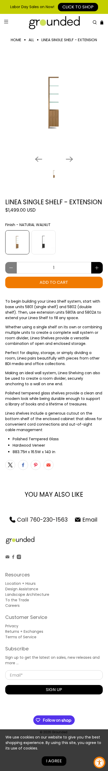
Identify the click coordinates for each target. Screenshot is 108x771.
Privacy (11, 626)
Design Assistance (21, 589)
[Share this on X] (10, 465)
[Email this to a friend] (48, 465)
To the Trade (17, 600)
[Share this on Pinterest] (36, 465)
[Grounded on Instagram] (19, 557)
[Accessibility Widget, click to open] (99, 762)
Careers (12, 605)
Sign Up (54, 690)
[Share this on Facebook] (23, 465)
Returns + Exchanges (24, 631)
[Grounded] (54, 22)
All (31, 40)
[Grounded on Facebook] (13, 557)
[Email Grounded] (7, 557)
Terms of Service (20, 637)
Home (16, 40)
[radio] (17, 242)
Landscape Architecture (27, 594)
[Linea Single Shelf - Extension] (53, 102)
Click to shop (78, 7)
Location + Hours (20, 583)
